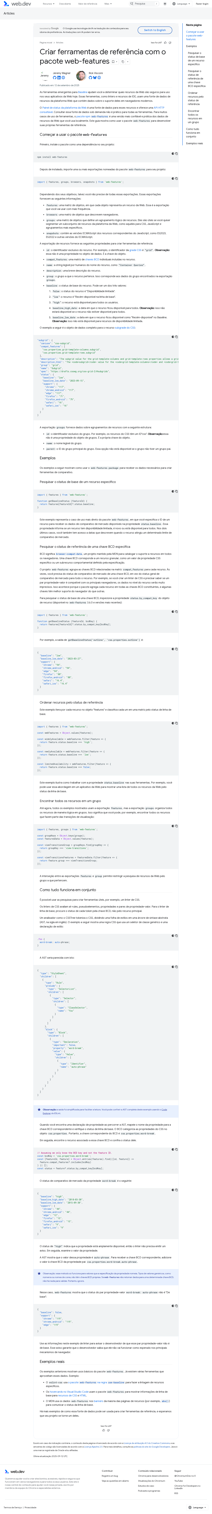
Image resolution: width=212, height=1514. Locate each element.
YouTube (178, 1480)
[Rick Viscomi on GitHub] (90, 78)
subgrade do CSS (125, 327)
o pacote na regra (96, 1382)
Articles (9, 13)
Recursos (47, 3)
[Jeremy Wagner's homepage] (63, 78)
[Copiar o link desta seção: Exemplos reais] (67, 1362)
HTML (83, 1395)
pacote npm (92, 116)
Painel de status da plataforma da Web (64, 107)
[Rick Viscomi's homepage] (99, 78)
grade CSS (135, 250)
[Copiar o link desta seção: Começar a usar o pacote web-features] (109, 135)
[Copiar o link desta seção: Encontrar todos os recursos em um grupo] (103, 801)
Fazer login (202, 3)
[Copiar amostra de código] (176, 153)
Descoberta (65, 3)
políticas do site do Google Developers (152, 1446)
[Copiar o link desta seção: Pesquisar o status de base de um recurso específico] (118, 482)
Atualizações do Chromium (151, 1480)
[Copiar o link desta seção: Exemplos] (58, 458)
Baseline (82, 92)
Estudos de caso (146, 1485)
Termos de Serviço (13, 1507)
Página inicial (46, 42)
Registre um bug (110, 1475)
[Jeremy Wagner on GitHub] (54, 78)
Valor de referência (87, 3)
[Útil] (165, 42)
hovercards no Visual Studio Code (69, 1391)
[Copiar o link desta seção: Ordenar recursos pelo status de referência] (105, 703)
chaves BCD (92, 259)
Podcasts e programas (149, 1490)
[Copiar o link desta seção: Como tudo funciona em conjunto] (99, 890)
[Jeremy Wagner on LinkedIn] (59, 78)
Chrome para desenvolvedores (153, 1475)
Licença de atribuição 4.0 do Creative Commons (147, 1443)
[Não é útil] (170, 42)
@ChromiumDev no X (185, 1475)
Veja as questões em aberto (115, 1480)
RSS (176, 1493)
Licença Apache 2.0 (93, 1446)
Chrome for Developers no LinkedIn (187, 1487)
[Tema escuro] (173, 153)
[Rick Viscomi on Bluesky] (95, 78)
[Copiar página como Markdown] (123, 61)
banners (98, 1401)
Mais (107, 3)
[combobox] (144, 4)
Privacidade (30, 1507)
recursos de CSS (67, 1395)
